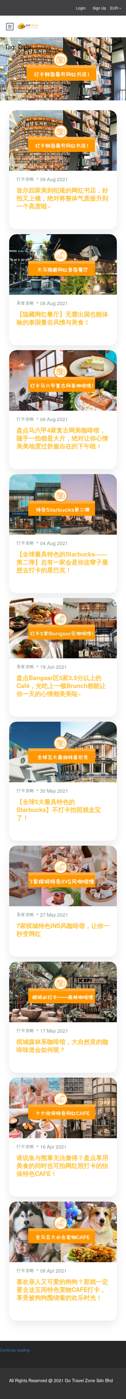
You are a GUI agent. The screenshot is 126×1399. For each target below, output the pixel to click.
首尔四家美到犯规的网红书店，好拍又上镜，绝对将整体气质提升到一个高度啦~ (62, 197)
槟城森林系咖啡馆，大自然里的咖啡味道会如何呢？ (62, 1045)
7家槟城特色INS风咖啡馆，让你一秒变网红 (63, 929)
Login (81, 7)
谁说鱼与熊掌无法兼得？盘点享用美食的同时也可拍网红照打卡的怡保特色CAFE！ (62, 1165)
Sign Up (99, 7)
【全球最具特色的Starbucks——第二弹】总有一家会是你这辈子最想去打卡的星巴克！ (62, 561)
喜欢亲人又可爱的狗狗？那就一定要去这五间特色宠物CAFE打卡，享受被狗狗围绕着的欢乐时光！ (62, 1289)
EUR (114, 7)
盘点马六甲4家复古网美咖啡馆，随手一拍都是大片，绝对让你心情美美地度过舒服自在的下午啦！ (62, 437)
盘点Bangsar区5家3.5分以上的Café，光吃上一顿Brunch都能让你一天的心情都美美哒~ (61, 685)
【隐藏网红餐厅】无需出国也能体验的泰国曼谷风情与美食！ (62, 317)
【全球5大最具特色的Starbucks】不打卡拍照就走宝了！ (59, 809)
